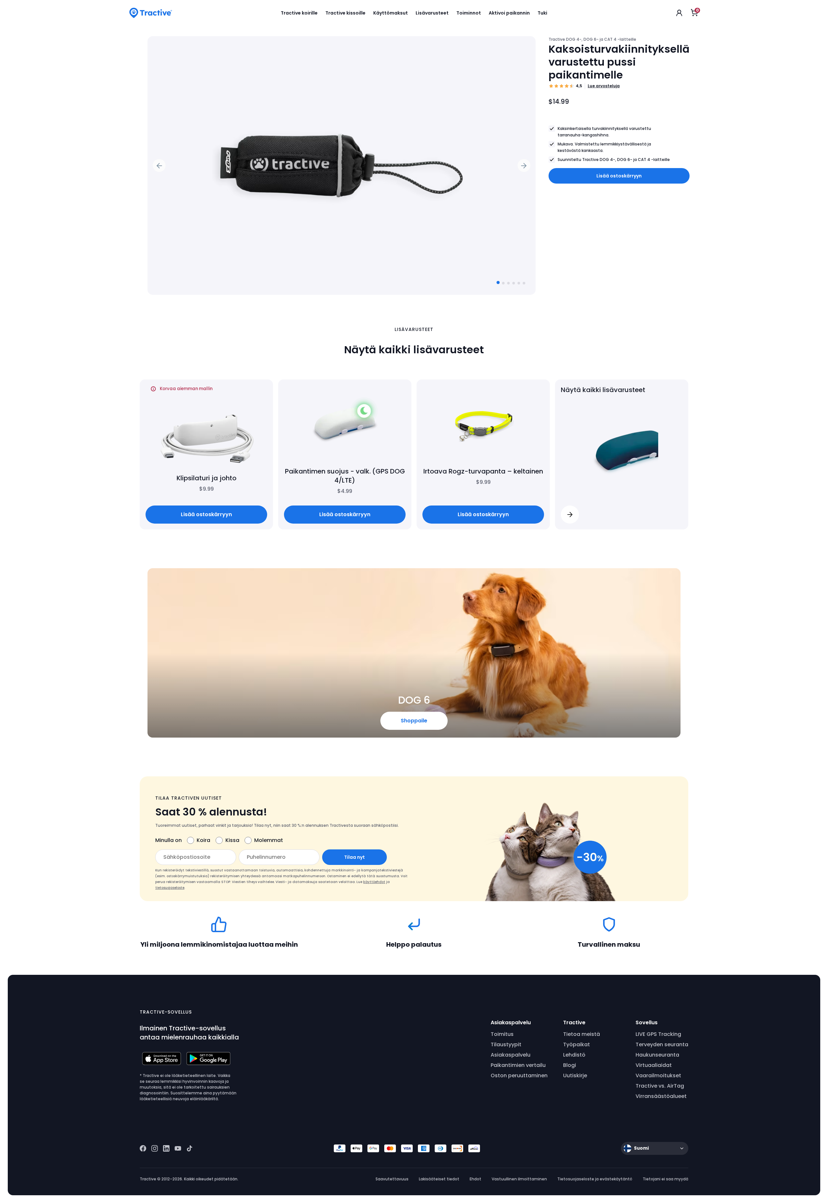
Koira (203, 840)
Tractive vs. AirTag (660, 1086)
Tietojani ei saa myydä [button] (665, 1179)
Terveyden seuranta (662, 1044)
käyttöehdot (374, 881)
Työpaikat (576, 1044)
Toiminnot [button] (468, 13)
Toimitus (502, 1034)
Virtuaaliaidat (654, 1065)
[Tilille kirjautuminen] (679, 13)
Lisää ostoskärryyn (619, 176)
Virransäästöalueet (661, 1096)
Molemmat (268, 840)
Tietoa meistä (581, 1034)
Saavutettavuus (392, 1179)
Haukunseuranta (657, 1055)
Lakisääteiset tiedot (439, 1179)
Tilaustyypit (506, 1044)
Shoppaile (414, 720)
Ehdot (475, 1179)
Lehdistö (574, 1055)
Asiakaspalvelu (510, 1055)
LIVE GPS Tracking (658, 1034)
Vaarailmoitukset (658, 1075)
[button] (570, 515)
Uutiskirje (575, 1075)
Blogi (569, 1065)
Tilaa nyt (354, 857)
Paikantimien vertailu (518, 1065)
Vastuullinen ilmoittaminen (519, 1179)
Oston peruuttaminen (519, 1075)
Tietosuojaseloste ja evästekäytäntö (594, 1179)
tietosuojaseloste (169, 887)
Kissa (232, 840)
